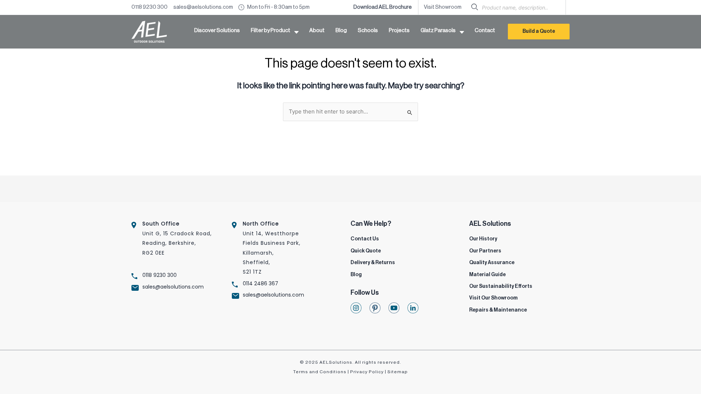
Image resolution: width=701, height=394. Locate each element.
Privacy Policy (367, 372)
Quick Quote (365, 251)
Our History (483, 239)
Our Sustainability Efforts (500, 286)
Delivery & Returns (372, 262)
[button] (274, 32)
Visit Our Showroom (493, 298)
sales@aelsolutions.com (203, 7)
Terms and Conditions (319, 372)
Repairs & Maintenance (498, 310)
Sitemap (397, 372)
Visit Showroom (442, 7)
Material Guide (487, 274)
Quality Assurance (491, 262)
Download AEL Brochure (383, 7)
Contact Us (364, 239)
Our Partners (485, 251)
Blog (356, 274)
